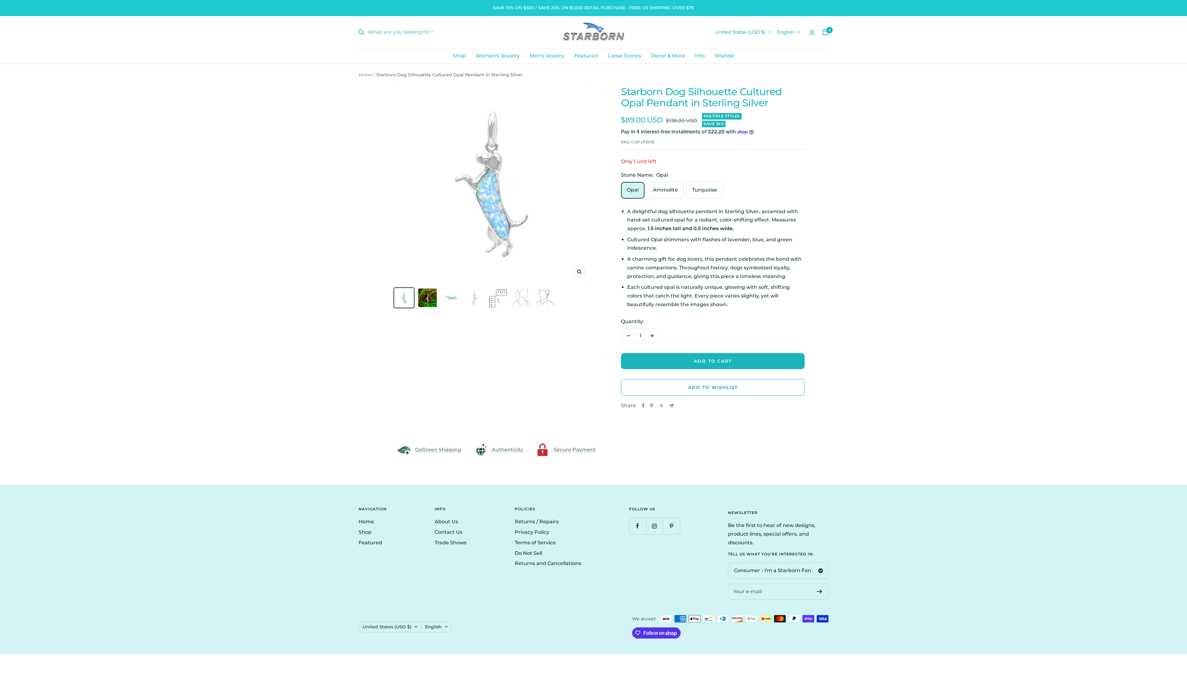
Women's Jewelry (498, 56)
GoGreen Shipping (438, 450)
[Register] (819, 591)
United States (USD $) (740, 32)
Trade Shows (450, 543)
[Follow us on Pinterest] (671, 525)
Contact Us (448, 532)
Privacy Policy (532, 532)
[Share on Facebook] (643, 405)
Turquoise (704, 190)
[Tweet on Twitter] (661, 405)
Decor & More (668, 56)
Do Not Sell (528, 553)
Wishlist (724, 56)
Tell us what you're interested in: (771, 554)
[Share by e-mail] (672, 406)
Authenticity (507, 450)
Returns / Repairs (537, 522)
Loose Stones (624, 56)
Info (700, 56)
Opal (633, 190)
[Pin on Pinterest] (651, 405)
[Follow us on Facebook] (637, 525)
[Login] (812, 32)
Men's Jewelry (547, 56)
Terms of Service (535, 543)
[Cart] (825, 32)
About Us (446, 522)
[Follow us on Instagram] (654, 525)
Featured (586, 56)
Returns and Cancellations (548, 563)
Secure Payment (575, 450)
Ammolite (665, 190)
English (785, 32)
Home (365, 75)
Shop (459, 56)
